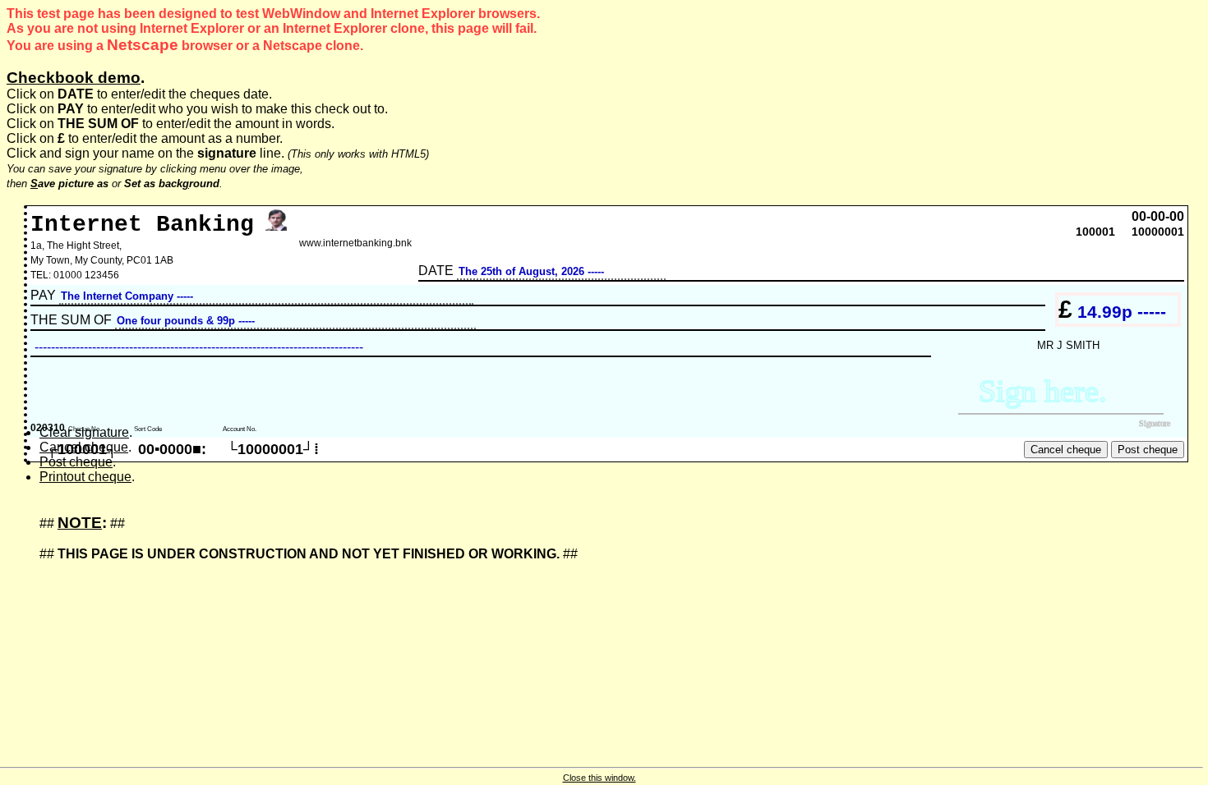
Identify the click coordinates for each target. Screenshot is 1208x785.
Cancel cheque (83, 447)
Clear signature (84, 432)
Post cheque (76, 462)
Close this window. (599, 778)
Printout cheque (85, 477)
